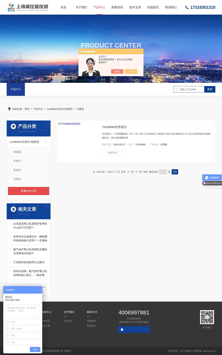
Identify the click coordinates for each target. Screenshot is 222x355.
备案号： (69, 351)
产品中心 (99, 7)
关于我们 (81, 7)
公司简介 (68, 321)
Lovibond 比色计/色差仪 (60, 109)
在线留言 (153, 7)
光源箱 (17, 151)
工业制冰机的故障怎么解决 (29, 262)
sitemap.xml (209, 351)
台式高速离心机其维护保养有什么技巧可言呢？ (30, 225)
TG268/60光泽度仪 (114, 127)
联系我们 (171, 7)
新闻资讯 (117, 7)
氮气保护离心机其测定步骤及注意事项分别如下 (30, 251)
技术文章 (135, 7)
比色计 (17, 160)
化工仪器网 (185, 351)
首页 (63, 7)
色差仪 (17, 170)
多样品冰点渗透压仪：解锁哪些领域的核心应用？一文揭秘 (30, 238)
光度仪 (80, 109)
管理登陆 (197, 351)
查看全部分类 (28, 191)
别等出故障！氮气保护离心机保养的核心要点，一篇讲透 (30, 273)
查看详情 (112, 152)
